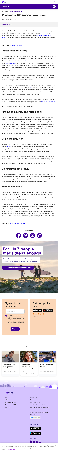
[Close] (55, 445)
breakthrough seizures (48, 101)
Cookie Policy (11, 449)
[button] (54, 2)
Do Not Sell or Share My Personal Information (39, 413)
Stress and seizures (16, 45)
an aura (8, 146)
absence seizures (10, 63)
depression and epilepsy (17, 223)
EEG (31, 87)
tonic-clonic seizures (31, 61)
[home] (5, 2)
